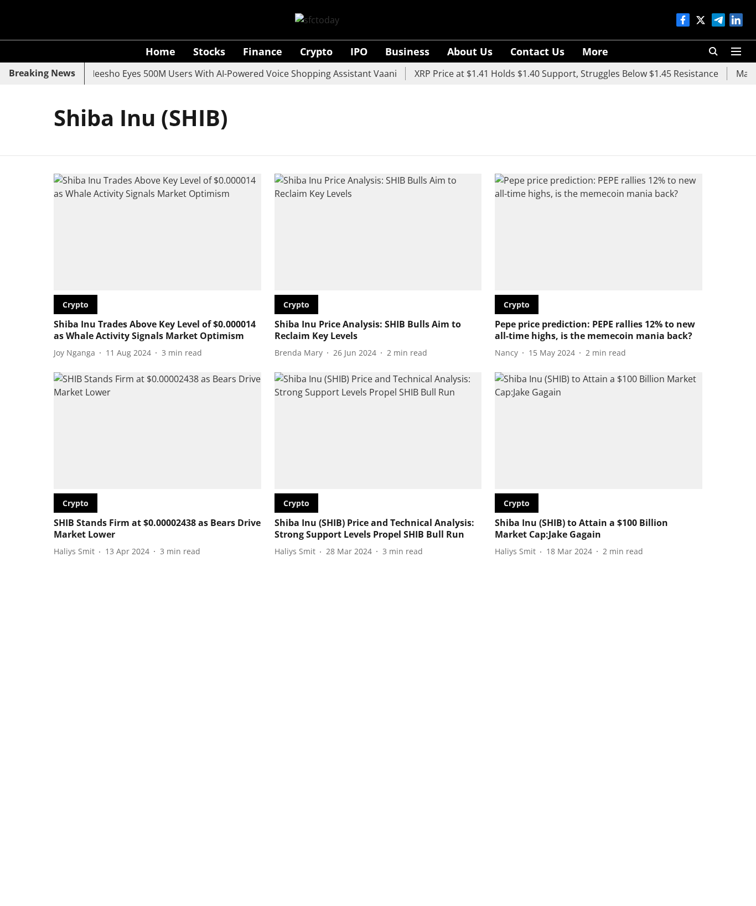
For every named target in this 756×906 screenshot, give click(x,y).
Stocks (209, 51)
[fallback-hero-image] (157, 232)
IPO (358, 51)
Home (160, 51)
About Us (470, 51)
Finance (262, 51)
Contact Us (537, 51)
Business (407, 51)
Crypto (316, 51)
